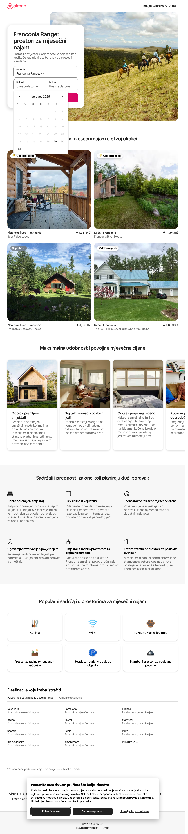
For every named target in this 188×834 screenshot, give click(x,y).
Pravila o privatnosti (87, 827)
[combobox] (45, 73)
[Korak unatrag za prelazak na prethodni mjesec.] (20, 97)
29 (55, 141)
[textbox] (29, 86)
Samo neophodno (93, 811)
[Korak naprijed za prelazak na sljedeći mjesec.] (62, 97)
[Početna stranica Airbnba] (16, 6)
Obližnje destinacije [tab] (70, 697)
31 (19, 149)
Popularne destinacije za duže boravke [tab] (30, 697)
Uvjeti (106, 827)
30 (62, 141)
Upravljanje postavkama (134, 811)
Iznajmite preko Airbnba (159, 6)
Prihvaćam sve (50, 811)
